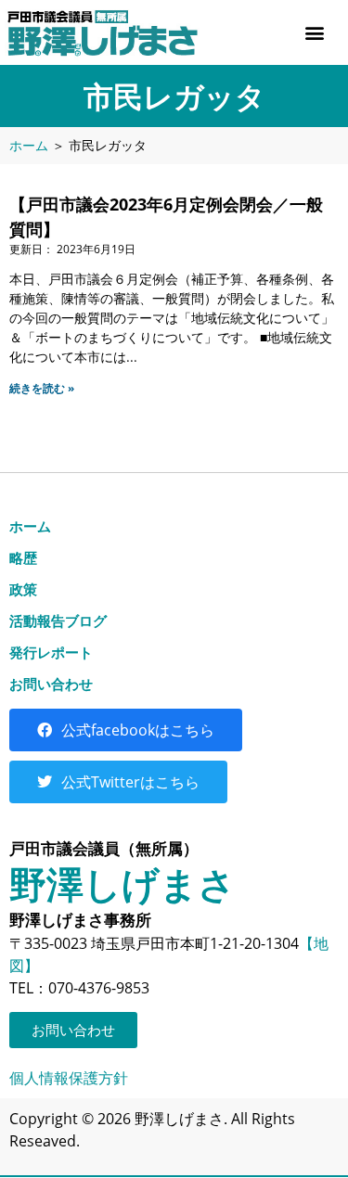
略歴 (23, 557)
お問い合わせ (51, 683)
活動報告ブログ (58, 620)
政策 (23, 589)
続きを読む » (41, 388)
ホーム (28, 145)
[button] (314, 33)
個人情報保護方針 (68, 1078)
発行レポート (51, 652)
